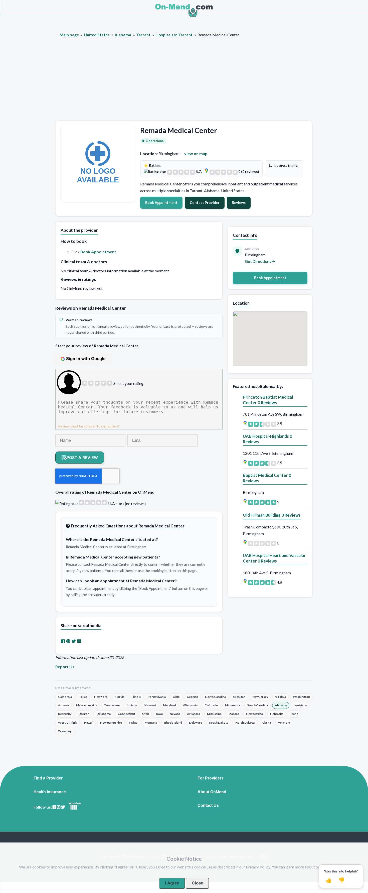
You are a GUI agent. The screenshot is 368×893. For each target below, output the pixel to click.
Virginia (280, 697)
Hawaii (88, 722)
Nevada (175, 714)
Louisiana (300, 705)
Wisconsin (190, 705)
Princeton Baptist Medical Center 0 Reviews (268, 399)
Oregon (83, 714)
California (65, 697)
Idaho (294, 714)
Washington (301, 697)
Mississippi (214, 714)
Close (197, 883)
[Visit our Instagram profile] (58, 807)
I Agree (172, 883)
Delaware (195, 722)
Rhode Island (173, 722)
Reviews (239, 202)
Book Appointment (161, 202)
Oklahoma (103, 714)
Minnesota (232, 705)
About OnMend (212, 792)
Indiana (132, 705)
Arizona (63, 705)
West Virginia (67, 722)
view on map (196, 153)
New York (101, 697)
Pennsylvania (157, 697)
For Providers (211, 778)
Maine (133, 722)
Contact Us (208, 806)
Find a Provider (48, 778)
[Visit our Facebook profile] (54, 807)
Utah (145, 714)
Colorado (211, 705)
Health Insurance (50, 792)
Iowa (159, 714)
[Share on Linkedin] (79, 641)
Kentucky (64, 714)
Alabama (281, 705)
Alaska (266, 722)
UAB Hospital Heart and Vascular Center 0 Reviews (274, 558)
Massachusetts (86, 705)
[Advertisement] (184, 83)
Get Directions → (260, 261)
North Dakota (245, 722)
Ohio (176, 697)
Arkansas (193, 714)
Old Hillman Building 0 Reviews (272, 515)
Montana (150, 722)
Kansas (234, 714)
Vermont (284, 722)
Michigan (239, 697)
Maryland (169, 705)
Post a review (82, 457)
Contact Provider (205, 202)
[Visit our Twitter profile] (63, 807)
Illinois (136, 697)
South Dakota (218, 722)
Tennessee (112, 705)
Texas (83, 697)
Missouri (150, 705)
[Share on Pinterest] (68, 641)
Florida (119, 697)
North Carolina (215, 697)
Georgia (192, 697)
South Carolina (257, 705)
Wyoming (65, 731)
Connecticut (126, 714)
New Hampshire (111, 722)
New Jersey (260, 697)
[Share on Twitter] (74, 641)
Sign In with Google (85, 358)
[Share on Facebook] (63, 641)
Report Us (64, 666)
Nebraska (276, 714)
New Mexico (254, 714)
